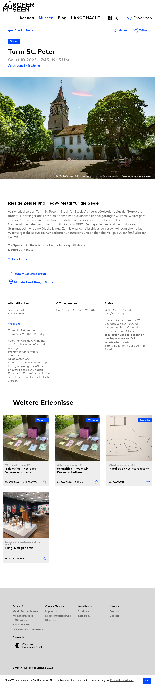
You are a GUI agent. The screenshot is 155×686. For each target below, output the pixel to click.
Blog (62, 17)
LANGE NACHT (85, 17)
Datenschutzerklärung (58, 615)
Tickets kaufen (18, 259)
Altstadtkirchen (24, 65)
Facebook (83, 611)
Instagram (84, 615)
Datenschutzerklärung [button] (122, 680)
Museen (46, 17)
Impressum (51, 611)
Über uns (50, 620)
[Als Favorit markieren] (44, 482)
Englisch (114, 615)
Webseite (14, 324)
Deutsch (114, 611)
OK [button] (147, 680)
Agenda (26, 17)
